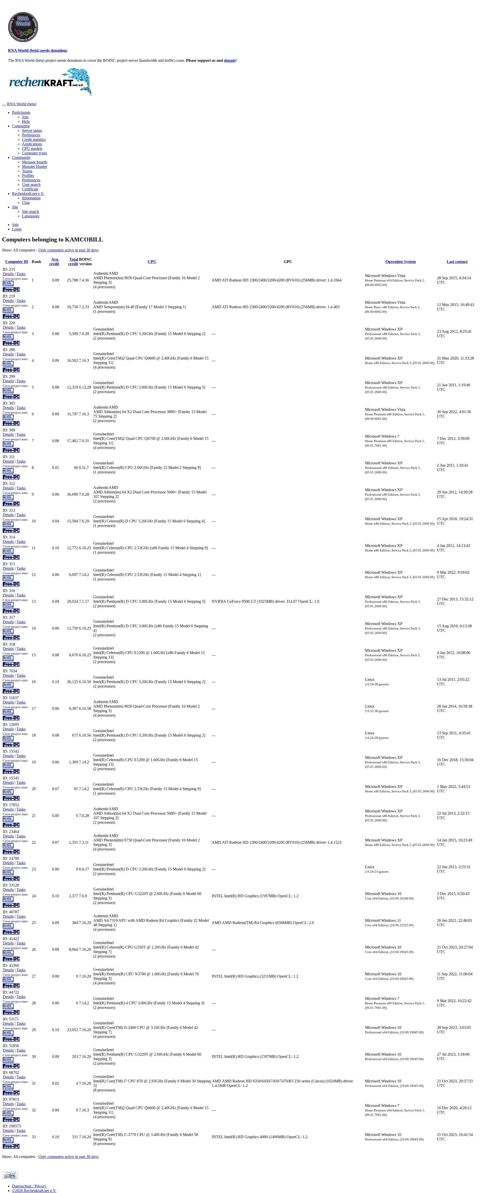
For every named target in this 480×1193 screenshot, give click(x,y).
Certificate (30, 189)
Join (25, 117)
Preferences (31, 135)
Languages (30, 216)
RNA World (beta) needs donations (37, 50)
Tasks (21, 274)
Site (15, 207)
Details (8, 274)
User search (31, 184)
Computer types (34, 153)
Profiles (28, 175)
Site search (30, 211)
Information (31, 198)
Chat (26, 202)
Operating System (401, 261)
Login (17, 229)
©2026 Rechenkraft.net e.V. (34, 1190)
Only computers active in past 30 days (68, 250)
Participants (21, 112)
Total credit (73, 261)
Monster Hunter (34, 166)
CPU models (32, 148)
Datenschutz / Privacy (29, 1186)
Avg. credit (54, 261)
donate (230, 60)
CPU (152, 261)
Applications (32, 144)
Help (26, 121)
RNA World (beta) (21, 104)
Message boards (34, 162)
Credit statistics (34, 139)
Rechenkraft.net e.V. (28, 193)
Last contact (457, 261)
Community (21, 157)
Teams (27, 171)
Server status (32, 130)
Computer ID (16, 261)
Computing (21, 126)
